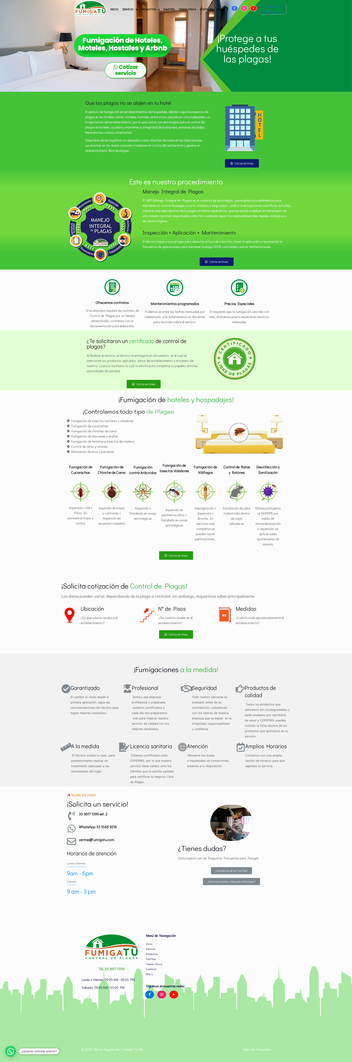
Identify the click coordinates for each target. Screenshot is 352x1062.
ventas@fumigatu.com (96, 839)
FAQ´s (149, 974)
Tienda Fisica (154, 964)
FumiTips (151, 959)
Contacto (151, 969)
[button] (242, 163)
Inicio (149, 944)
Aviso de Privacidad (257, 1049)
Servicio (150, 949)
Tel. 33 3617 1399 (111, 968)
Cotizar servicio (126, 70)
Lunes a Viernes (76, 863)
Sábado (71, 881)
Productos (152, 954)
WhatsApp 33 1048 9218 (98, 826)
